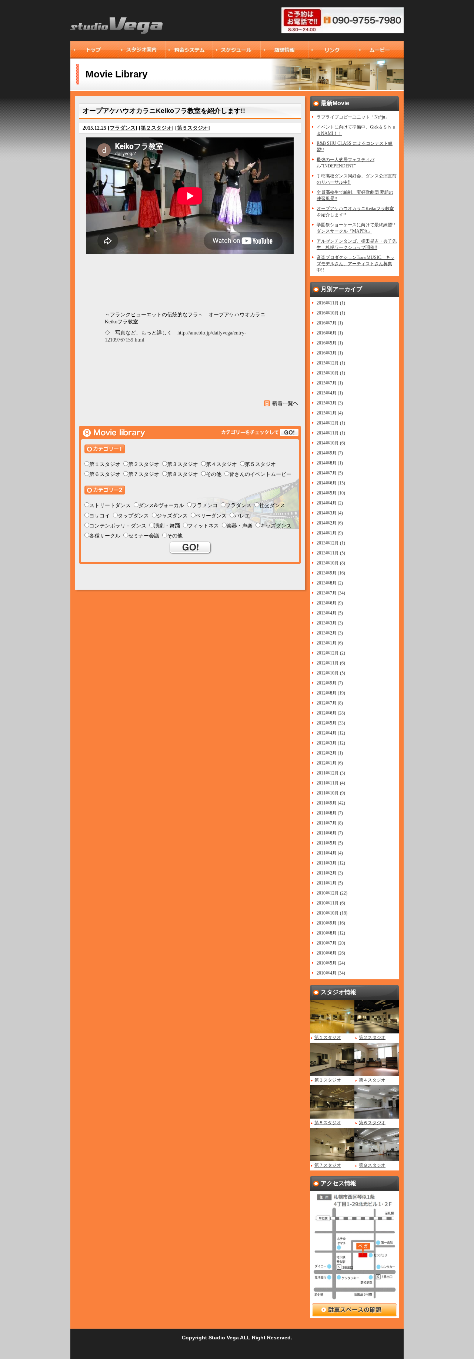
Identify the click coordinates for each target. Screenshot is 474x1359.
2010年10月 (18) (332, 913)
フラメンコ (205, 505)
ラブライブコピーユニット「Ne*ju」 (353, 117)
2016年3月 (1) (330, 353)
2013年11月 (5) (331, 553)
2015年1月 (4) (330, 413)
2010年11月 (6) (331, 903)
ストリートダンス (110, 505)
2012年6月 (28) (331, 713)
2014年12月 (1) (331, 423)
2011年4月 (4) (330, 853)
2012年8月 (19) (331, 693)
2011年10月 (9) (331, 793)
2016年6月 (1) (330, 333)
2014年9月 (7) (330, 453)
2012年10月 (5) (331, 673)
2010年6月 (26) (331, 953)
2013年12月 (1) (331, 543)
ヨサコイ (99, 516)
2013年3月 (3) (330, 623)
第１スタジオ (104, 464)
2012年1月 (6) (330, 763)
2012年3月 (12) (331, 743)
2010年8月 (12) (331, 933)
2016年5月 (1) (330, 343)
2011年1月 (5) (330, 883)
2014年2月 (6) (330, 523)
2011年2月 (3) (330, 873)
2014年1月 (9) (330, 533)
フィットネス (203, 526)
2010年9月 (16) (331, 923)
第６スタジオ (104, 474)
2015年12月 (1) (331, 363)
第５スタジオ (192, 128)
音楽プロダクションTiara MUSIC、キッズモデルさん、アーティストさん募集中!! (355, 264)
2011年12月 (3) (331, 773)
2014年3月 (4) (330, 513)
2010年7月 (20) (331, 943)
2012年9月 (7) (330, 683)
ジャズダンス (172, 516)
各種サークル (104, 536)
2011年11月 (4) (331, 783)
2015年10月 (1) (331, 373)
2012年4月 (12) (331, 733)
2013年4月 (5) (330, 613)
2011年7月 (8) (330, 823)
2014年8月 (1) (330, 463)
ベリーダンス (211, 516)
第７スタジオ (143, 474)
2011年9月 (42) (331, 803)
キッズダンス (275, 526)
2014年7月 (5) (330, 473)
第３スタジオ (182, 464)
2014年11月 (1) (331, 433)
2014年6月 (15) (331, 483)
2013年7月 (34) (331, 593)
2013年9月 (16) (331, 573)
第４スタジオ (221, 464)
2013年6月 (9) (330, 603)
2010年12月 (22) (332, 893)
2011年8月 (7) (330, 813)
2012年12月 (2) (331, 653)
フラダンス (123, 128)
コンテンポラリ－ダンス (117, 526)
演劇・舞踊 (167, 526)
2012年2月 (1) (330, 753)
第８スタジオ (182, 474)
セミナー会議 (143, 536)
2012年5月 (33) (331, 723)
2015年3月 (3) (330, 403)
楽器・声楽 (240, 526)
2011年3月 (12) (331, 863)
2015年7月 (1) (330, 383)
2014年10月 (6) (331, 443)
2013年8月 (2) (330, 583)
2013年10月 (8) (331, 563)
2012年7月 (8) (330, 703)
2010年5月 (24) (331, 963)
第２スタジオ (156, 128)
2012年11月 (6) (331, 663)
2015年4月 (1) (330, 393)
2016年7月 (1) (330, 323)
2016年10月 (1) (331, 313)
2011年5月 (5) (330, 843)
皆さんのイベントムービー (260, 474)
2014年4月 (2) (330, 503)
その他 (213, 474)
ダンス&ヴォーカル (161, 505)
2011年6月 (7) (330, 833)
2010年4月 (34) (331, 973)
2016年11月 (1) (331, 303)
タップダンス (133, 516)
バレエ (242, 516)
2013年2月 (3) (330, 633)
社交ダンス (272, 505)
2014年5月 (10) (331, 493)
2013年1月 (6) (330, 643)
